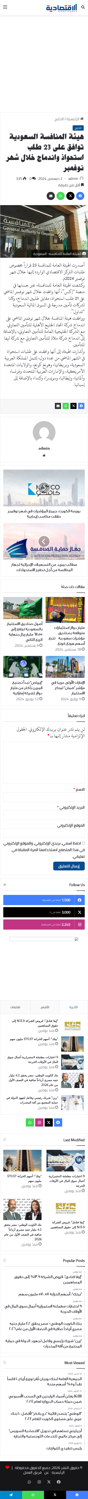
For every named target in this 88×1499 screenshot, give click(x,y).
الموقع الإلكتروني (71, 825)
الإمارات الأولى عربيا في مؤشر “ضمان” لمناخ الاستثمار (68, 687)
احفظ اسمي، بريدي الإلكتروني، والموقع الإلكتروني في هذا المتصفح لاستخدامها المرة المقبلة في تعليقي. (44, 850)
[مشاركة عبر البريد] (58, 406)
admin (73, 178)
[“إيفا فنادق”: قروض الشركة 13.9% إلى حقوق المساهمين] (72, 1025)
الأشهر (45, 1007)
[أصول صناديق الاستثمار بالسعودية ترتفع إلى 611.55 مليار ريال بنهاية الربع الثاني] (22, 608)
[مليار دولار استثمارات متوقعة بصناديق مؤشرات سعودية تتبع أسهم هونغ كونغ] (65, 610)
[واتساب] (66, 406)
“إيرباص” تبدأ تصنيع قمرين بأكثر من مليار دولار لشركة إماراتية (26, 687)
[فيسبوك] (81, 406)
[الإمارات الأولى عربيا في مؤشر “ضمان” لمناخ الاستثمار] (65, 667)
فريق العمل (32, 1472)
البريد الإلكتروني (71, 807)
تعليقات (15, 1007)
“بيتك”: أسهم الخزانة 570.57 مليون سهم (34, 1039)
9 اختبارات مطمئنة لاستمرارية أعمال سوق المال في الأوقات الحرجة (67, 1181)
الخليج (59, 119)
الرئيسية (73, 119)
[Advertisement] (44, 65)
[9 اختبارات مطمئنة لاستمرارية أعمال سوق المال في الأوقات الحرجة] (72, 1062)
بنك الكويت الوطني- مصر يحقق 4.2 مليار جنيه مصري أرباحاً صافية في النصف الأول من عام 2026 (33, 1080)
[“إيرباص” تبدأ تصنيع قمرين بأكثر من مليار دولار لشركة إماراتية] (22, 667)
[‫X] (73, 406)
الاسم (79, 789)
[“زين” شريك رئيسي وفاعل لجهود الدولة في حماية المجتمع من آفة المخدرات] (72, 1102)
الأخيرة (73, 1007)
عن (46, 1472)
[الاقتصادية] (61, 7)
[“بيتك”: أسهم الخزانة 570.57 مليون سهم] (72, 1044)
